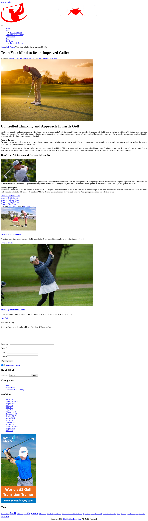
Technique (123, 514)
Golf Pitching (50, 514)
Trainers (5, 516)
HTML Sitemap (16, 33)
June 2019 (9, 408)
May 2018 (9, 410)
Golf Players (10, 37)
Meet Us (9, 31)
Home (8, 28)
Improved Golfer (29, 206)
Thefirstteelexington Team (47, 58)
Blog (7, 39)
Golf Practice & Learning (15, 35)
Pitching (80, 514)
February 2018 (11, 412)
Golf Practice (57, 514)
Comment (5, 344)
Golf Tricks (65, 514)
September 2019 (11, 401)
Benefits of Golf (5, 514)
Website (4, 357)
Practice (105, 514)
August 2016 (10, 429)
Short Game (110, 514)
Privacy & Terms (16, 43)
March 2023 (10, 399)
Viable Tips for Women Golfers (13, 310)
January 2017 (10, 424)
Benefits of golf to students (11, 234)
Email (4, 352)
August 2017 (10, 418)
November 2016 (11, 426)
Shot (115, 514)
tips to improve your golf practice (136, 514)
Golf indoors (20, 514)
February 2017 (11, 422)
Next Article (5, 318)
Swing (118, 514)
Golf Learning (42, 514)
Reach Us (9, 41)
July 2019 (9, 406)
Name (4, 348)
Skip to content (6, 2)
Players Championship (89, 514)
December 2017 (11, 414)
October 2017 (11, 416)
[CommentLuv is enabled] (11, 365)
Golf (13, 513)
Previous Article (7, 243)
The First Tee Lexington (72, 519)
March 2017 (10, 420)
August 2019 (10, 404)
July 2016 (9, 431)
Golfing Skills (31, 513)
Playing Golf (98, 514)
